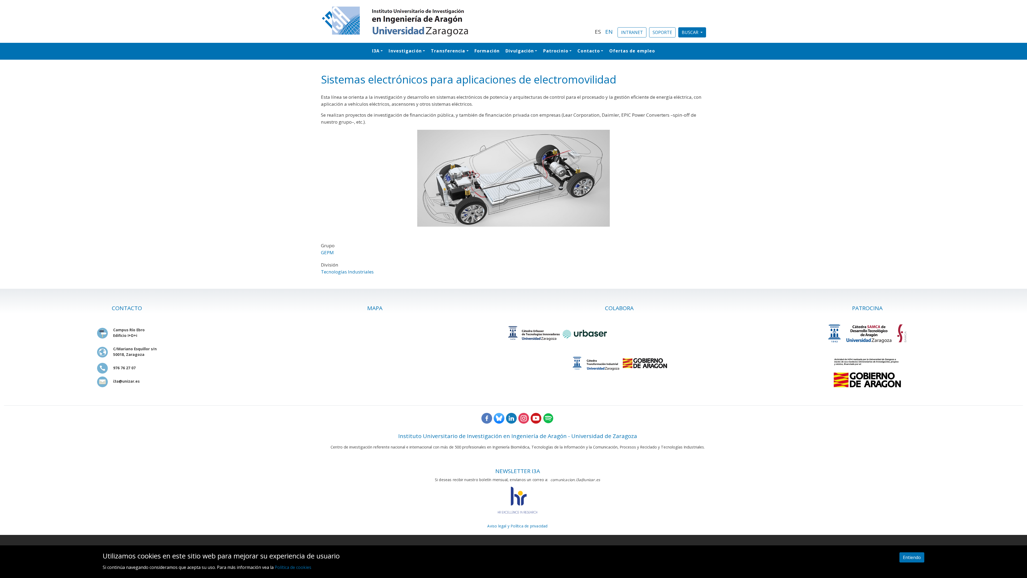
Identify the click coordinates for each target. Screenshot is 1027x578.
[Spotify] (548, 417)
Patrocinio (555, 51)
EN (609, 31)
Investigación (405, 51)
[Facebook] (486, 417)
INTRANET (632, 32)
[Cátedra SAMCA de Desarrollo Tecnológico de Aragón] (867, 333)
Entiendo (912, 557)
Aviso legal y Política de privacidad (517, 525)
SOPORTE (662, 32)
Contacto (588, 51)
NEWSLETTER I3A (517, 471)
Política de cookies (293, 568)
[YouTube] (536, 417)
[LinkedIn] (511, 417)
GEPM (327, 252)
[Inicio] (454, 21)
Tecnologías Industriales (347, 272)
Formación (487, 51)
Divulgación (519, 51)
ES (598, 31)
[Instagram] (523, 417)
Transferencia (448, 51)
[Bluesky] (499, 417)
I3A (376, 51)
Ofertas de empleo (632, 51)
